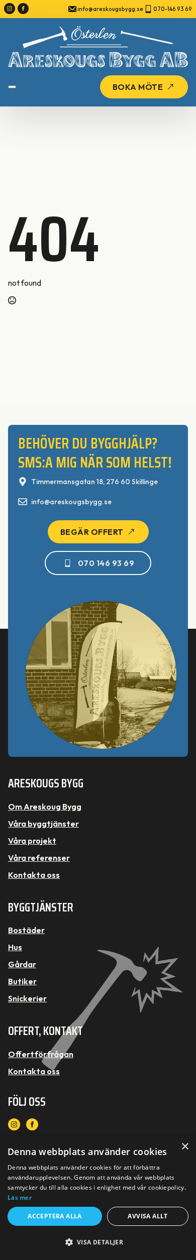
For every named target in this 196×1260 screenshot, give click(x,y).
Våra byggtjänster (43, 824)
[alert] (98, 1198)
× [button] (184, 1147)
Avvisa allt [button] (147, 1216)
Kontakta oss (34, 875)
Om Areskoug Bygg (44, 806)
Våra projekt (32, 841)
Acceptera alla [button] (55, 1216)
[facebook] (23, 8)
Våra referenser (39, 858)
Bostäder (26, 930)
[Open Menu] (12, 86)
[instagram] (9, 8)
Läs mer (20, 1197)
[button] (98, 1242)
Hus (15, 947)
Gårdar (22, 964)
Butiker (22, 981)
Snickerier (27, 998)
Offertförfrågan (40, 1054)
